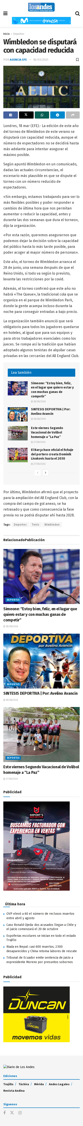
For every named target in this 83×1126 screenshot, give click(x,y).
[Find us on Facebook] (4, 1113)
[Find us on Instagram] (20, 1113)
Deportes (18, 33)
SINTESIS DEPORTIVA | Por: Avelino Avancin (40, 693)
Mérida (39, 1084)
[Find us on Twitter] (12, 1113)
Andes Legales (59, 1084)
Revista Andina (14, 1090)
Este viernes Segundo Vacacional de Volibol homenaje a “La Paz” (47, 432)
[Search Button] (77, 13)
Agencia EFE (18, 59)
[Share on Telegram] (57, 115)
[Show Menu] (5, 13)
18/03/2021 (40, 59)
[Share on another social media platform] (73, 115)
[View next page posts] (45, 473)
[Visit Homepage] (41, 7)
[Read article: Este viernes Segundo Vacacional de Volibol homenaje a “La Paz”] (18, 433)
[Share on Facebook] (10, 115)
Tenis (35, 524)
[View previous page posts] (37, 473)
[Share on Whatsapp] (42, 115)
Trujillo (8, 1084)
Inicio (6, 33)
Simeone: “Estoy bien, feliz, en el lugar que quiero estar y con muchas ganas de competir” (40, 614)
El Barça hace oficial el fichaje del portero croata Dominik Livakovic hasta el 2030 (52, 454)
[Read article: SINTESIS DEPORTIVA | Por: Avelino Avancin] (18, 414)
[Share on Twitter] (26, 115)
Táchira (24, 1084)
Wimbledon (52, 524)
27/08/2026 (39, 442)
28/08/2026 (39, 401)
